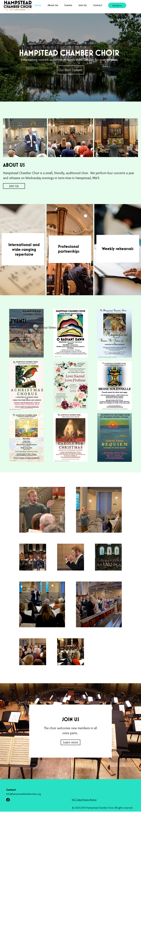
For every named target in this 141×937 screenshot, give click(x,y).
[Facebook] (8, 800)
